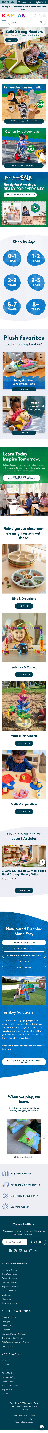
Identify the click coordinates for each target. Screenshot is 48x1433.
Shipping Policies (9, 1282)
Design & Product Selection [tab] (24, 955)
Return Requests (9, 1278)
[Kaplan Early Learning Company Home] (14, 15)
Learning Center (20, 1206)
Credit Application (10, 1303)
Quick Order (7, 1325)
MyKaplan (6, 1321)
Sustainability (8, 1381)
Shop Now (25, 606)
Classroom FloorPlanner (24, 1195)
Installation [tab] (24, 968)
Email (32, 1415)
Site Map (6, 1393)
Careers (5, 1364)
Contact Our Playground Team (24, 1061)
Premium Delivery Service (25, 1184)
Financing (6, 1298)
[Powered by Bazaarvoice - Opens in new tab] (23, 1157)
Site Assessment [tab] (24, 949)
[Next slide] (42, 862)
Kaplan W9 (7, 1389)
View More (25, 890)
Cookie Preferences (24, 1421)
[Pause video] (4, 221)
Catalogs (6, 1329)
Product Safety (8, 1377)
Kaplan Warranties (10, 1286)
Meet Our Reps (8, 1372)
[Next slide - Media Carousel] (44, 1137)
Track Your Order (9, 1273)
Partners (6, 1368)
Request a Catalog (21, 1173)
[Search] (41, 22)
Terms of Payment (10, 1385)
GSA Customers (9, 1290)
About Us (6, 1360)
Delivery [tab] (24, 961)
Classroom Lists (9, 1317)
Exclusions (6, 1294)
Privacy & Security (24, 1418)
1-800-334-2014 (20, 1415)
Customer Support (10, 1269)
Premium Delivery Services (14, 1333)
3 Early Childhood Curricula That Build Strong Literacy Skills (24, 872)
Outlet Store (7, 1346)
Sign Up (36, 1241)
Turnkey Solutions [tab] (24, 943)
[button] (45, 2)
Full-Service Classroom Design (15, 1342)
